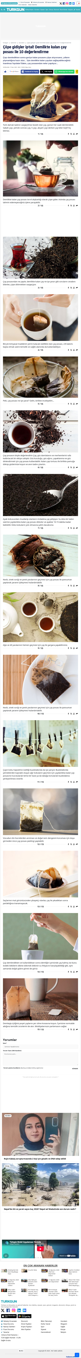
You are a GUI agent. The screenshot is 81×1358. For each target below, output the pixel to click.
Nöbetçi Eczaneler (38, 2)
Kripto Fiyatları (26, 1327)
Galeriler (13, 43)
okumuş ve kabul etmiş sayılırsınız (23, 1068)
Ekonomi (24, 1321)
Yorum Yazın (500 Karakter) (12, 1051)
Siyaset (43, 1329)
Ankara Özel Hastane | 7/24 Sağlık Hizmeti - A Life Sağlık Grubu (11, 1337)
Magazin (64, 1324)
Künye (63, 1329)
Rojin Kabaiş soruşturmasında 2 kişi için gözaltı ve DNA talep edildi (35, 1158)
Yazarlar (6, 1332)
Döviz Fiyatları (26, 1324)
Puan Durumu (8, 1329)
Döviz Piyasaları (25, 2)
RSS (21, 1351)
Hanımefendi (46, 1332)
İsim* (5, 1043)
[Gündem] (40, 1134)
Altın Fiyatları (26, 1329)
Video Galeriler (32, 4)
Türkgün (5, 43)
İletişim (63, 1332)
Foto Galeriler (23, 4)
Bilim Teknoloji (46, 1321)
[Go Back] (77, 1355)
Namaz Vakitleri (52, 2)
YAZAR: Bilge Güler (26, 67)
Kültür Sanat (45, 1324)
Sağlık (63, 1327)
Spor (42, 1327)
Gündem (21, 43)
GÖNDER (75, 1069)
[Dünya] (40, 1184)
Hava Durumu (8, 1324)
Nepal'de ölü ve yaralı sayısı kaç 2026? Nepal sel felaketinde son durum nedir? (40, 1209)
